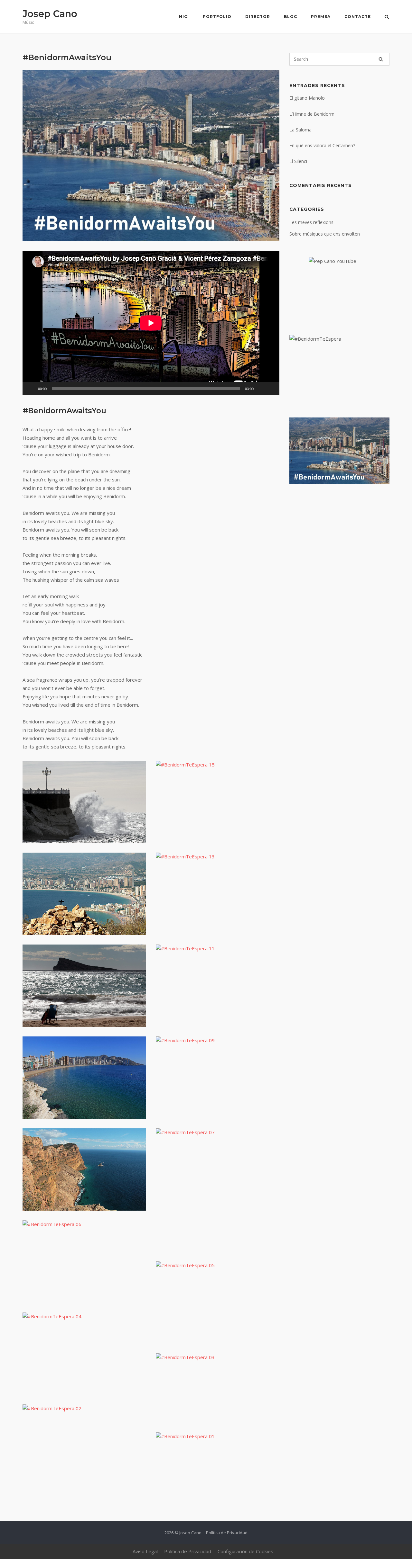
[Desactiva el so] (261, 388)
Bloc (290, 16)
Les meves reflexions (311, 222)
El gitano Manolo (307, 98)
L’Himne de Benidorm (311, 114)
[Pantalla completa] (271, 388)
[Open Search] (386, 17)
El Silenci (298, 161)
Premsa (321, 16)
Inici (183, 16)
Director (257, 16)
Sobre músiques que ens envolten (324, 234)
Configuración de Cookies (245, 1551)
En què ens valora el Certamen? (322, 145)
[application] (151, 323)
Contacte (357, 16)
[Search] (380, 59)
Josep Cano (50, 13)
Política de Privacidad (227, 1533)
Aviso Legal (145, 1551)
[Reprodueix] (31, 388)
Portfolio (217, 16)
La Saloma (300, 130)
